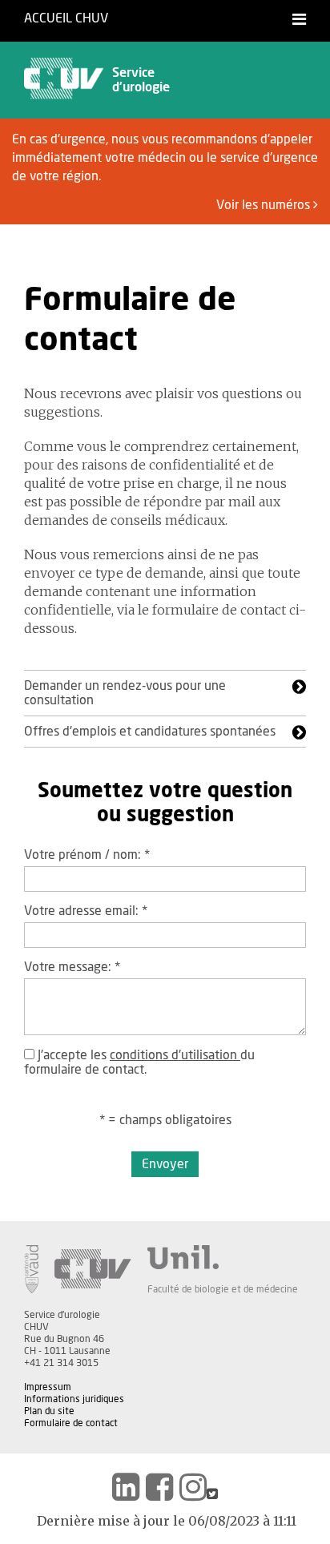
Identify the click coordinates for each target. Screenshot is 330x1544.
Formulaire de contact (71, 1423)
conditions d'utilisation (175, 1055)
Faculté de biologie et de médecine (222, 1289)
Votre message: (72, 967)
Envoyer (165, 1164)
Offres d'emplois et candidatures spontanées (150, 731)
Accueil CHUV (66, 18)
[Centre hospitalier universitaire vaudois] (92, 1269)
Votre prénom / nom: (87, 855)
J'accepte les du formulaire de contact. (139, 1062)
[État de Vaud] (31, 1269)
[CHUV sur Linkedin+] (125, 1487)
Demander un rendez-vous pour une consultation (125, 693)
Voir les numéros (264, 205)
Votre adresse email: (85, 911)
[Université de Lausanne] (222, 1257)
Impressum (47, 1387)
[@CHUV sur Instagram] (193, 1487)
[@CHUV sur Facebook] (159, 1487)
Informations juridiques (74, 1399)
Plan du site (49, 1411)
